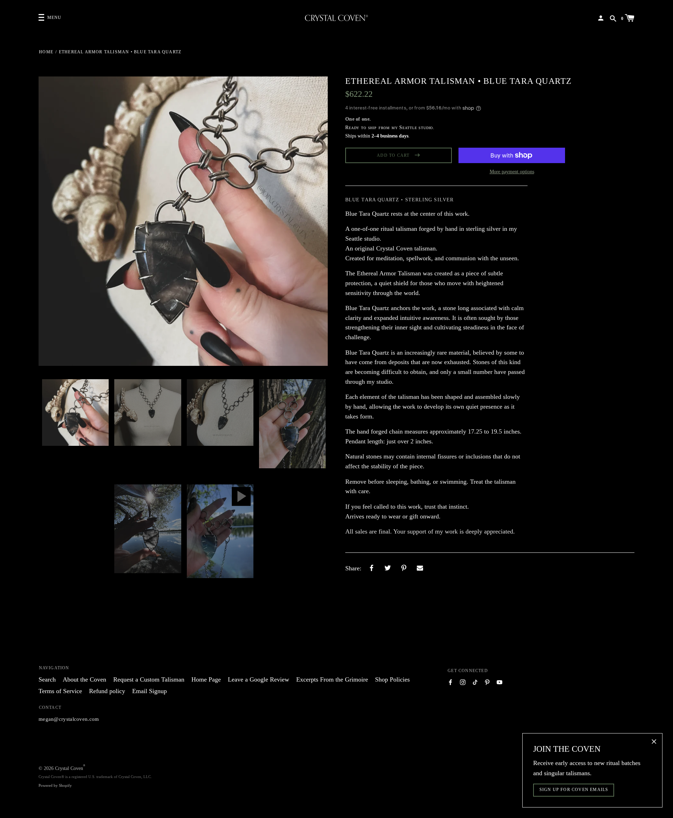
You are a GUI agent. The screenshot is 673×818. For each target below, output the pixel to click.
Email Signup (149, 691)
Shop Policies (392, 679)
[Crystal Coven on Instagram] (462, 682)
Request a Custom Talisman (148, 679)
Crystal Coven (69, 768)
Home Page (206, 679)
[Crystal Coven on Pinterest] (487, 682)
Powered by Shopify (55, 785)
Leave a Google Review (258, 679)
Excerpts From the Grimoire (332, 679)
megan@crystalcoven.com (69, 719)
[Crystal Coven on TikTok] (475, 682)
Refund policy (107, 691)
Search (47, 679)
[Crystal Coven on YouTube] (499, 682)
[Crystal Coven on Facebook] (450, 682)
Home (46, 51)
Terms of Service (60, 691)
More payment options (512, 171)
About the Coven (84, 679)
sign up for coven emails (574, 789)
